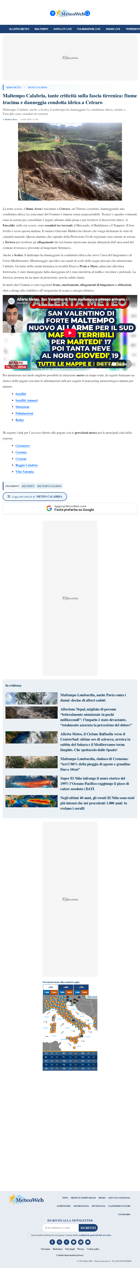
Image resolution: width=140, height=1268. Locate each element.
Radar (19, 420)
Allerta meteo (19, 29)
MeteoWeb (88, 1261)
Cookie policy (93, 1248)
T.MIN (46, 992)
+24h (50, 987)
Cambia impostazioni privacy (70, 1255)
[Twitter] (66, 1242)
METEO (102, 1197)
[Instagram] (59, 1242)
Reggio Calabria (26, 465)
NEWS (65, 1197)
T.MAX (54, 992)
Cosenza (21, 452)
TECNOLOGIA (98, 1206)
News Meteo (13, 87)
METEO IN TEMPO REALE (83, 1197)
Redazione (58, 1248)
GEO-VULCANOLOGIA (119, 1197)
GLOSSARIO (124, 1214)
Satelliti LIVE (63, 29)
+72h (81, 987)
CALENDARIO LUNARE (119, 1206)
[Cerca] (87, 13)
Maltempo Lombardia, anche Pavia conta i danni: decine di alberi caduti (93, 697)
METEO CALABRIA (37, 87)
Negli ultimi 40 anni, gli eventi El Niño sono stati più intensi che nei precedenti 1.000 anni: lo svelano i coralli (97, 803)
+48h (65, 987)
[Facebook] (52, 1242)
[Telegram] (73, 1242)
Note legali (70, 1248)
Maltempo (41, 29)
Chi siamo (45, 1248)
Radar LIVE (113, 29)
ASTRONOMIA (64, 1206)
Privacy (80, 1248)
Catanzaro (22, 445)
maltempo (28, 486)
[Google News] (80, 1242)
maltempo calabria (49, 486)
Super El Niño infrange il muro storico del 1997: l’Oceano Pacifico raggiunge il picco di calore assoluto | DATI (94, 783)
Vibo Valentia (24, 471)
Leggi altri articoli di (37, 496)
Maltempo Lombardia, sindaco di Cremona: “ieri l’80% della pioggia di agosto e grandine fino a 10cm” (95, 764)
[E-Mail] (88, 1242)
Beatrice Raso (11, 119)
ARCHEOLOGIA (81, 1206)
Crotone (21, 458)
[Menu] (52, 13)
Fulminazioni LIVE (88, 29)
